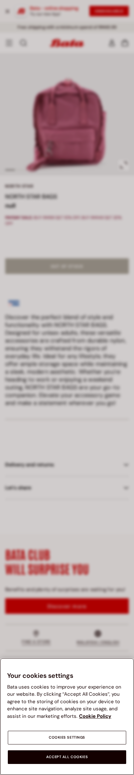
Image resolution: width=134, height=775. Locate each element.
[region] (67, 716)
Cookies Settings (67, 737)
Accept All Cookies (67, 757)
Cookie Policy (95, 716)
